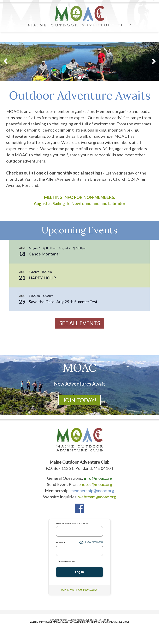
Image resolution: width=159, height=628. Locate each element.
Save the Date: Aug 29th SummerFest (63, 301)
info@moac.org (98, 478)
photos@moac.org (95, 484)
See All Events (79, 323)
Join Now (67, 590)
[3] (83, 77)
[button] (5, 61)
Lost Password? (87, 590)
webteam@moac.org (97, 496)
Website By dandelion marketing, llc (49, 622)
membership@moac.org (92, 490)
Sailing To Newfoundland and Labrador (89, 203)
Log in (105, 620)
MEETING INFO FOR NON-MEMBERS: (79, 197)
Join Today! (79, 400)
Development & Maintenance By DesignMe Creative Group (99, 622)
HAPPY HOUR (42, 277)
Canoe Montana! (44, 253)
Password (61, 542)
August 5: (43, 203)
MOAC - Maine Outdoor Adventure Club (79, 16)
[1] (75, 77)
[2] (79, 77)
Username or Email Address (72, 523)
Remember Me (67, 561)
